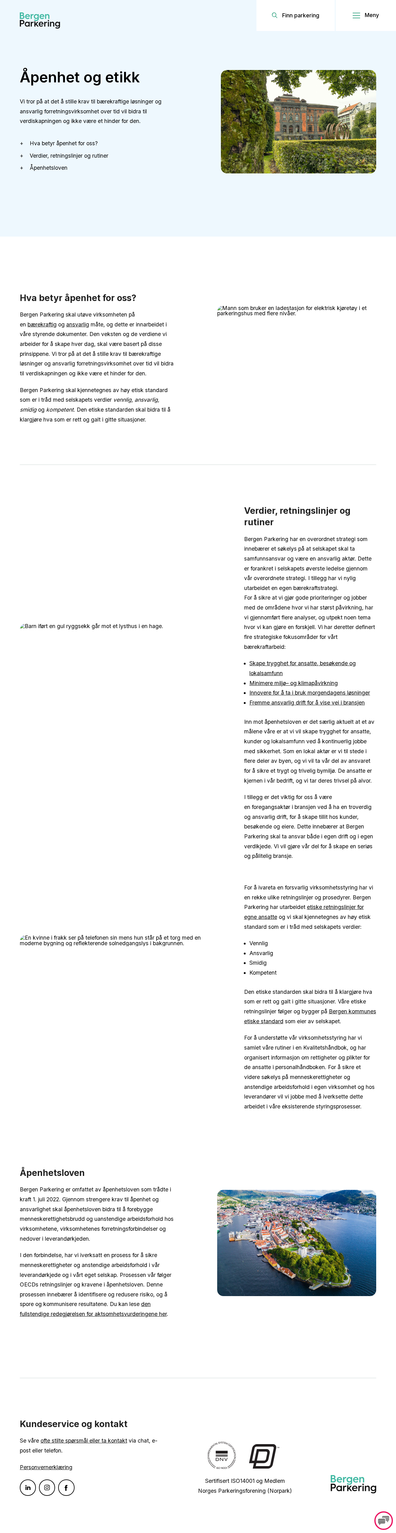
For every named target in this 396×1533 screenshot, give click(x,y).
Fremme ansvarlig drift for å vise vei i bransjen (307, 702)
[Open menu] (366, 15)
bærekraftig (42, 324)
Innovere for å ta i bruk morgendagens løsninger (309, 692)
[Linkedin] (27, 1487)
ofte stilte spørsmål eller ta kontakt (84, 1440)
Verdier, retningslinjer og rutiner (69, 155)
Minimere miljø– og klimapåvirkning (293, 683)
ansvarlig (77, 324)
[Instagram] (47, 1487)
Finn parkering (300, 15)
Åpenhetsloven (48, 167)
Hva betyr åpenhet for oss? (64, 143)
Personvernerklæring (46, 1467)
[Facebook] (66, 1487)
